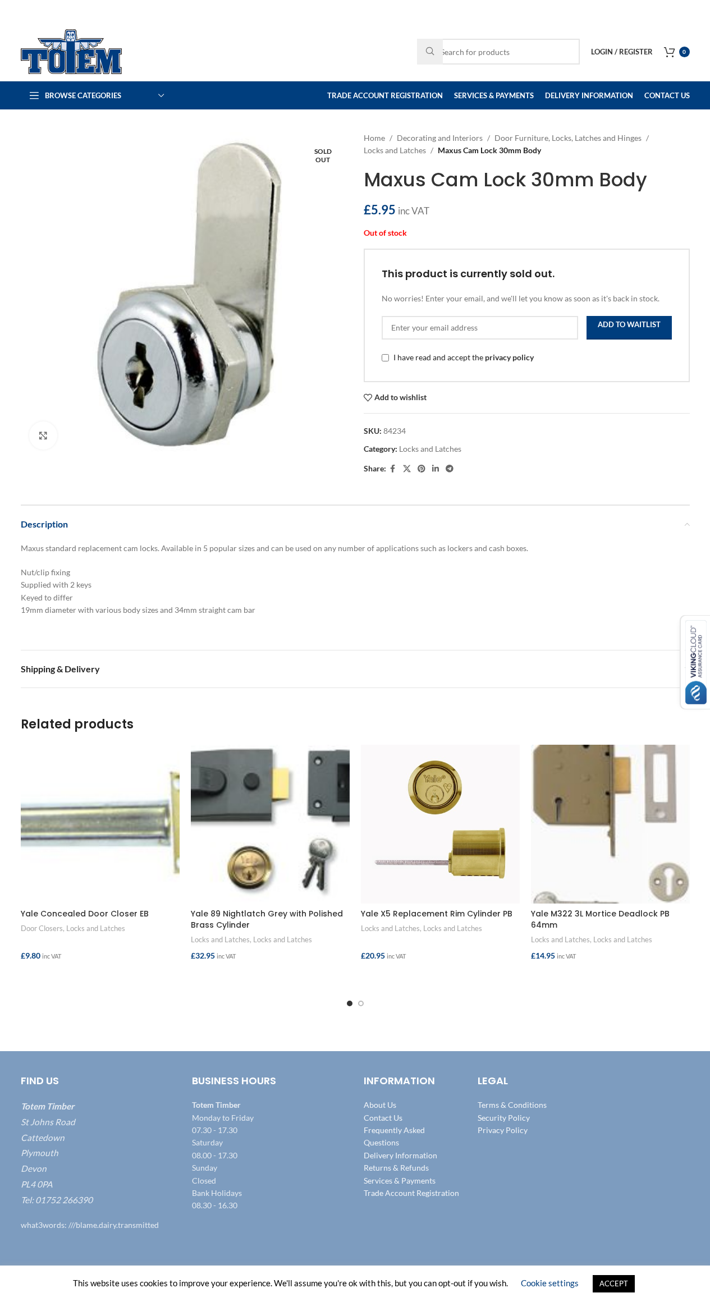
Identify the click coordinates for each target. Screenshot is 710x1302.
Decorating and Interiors (440, 138)
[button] (100, 977)
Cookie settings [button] (550, 1283)
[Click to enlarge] (43, 435)
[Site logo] (71, 51)
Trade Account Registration (411, 1193)
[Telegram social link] (449, 468)
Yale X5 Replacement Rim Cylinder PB (436, 913)
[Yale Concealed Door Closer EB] (100, 824)
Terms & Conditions (512, 1105)
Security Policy (504, 1117)
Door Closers (42, 928)
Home (374, 138)
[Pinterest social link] (421, 468)
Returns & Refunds (396, 1168)
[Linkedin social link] (435, 468)
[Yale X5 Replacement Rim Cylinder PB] (440, 824)
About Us (380, 1105)
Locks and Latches (395, 150)
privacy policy (509, 357)
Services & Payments (400, 1180)
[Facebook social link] (393, 468)
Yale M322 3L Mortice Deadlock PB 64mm (600, 919)
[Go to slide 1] (349, 1003)
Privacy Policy (503, 1130)
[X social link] (407, 468)
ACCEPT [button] (613, 1283)
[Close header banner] (696, 11)
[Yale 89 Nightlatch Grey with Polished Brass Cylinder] (270, 824)
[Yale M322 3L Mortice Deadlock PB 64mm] (610, 824)
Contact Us (383, 1117)
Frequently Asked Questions (394, 1136)
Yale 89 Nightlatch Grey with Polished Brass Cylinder (267, 919)
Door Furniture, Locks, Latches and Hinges (568, 138)
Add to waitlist (629, 324)
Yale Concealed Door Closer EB (85, 913)
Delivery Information (400, 1155)
